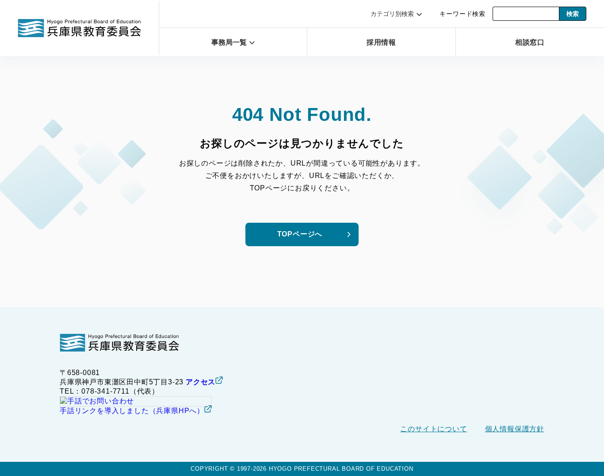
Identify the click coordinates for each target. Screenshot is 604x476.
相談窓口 (530, 42)
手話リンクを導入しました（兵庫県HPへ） (132, 410)
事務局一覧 (229, 42)
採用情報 (381, 42)
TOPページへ (300, 234)
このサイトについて (433, 429)
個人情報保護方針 (514, 429)
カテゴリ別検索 (392, 13)
